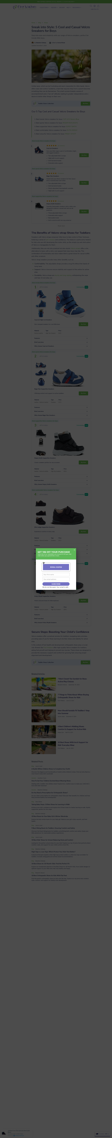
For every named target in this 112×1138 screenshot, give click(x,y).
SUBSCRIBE (56, 584)
